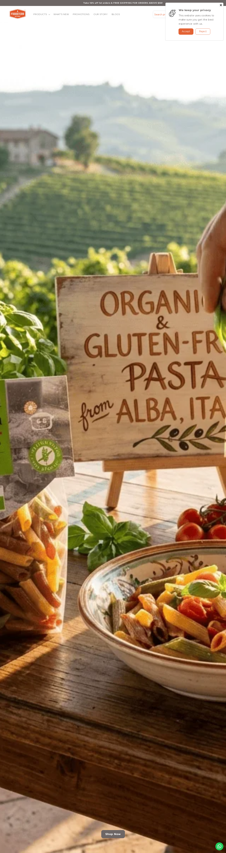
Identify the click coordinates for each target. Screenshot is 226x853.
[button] (41, 14)
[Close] (221, 5)
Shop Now (113, 834)
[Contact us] (219, 846)
